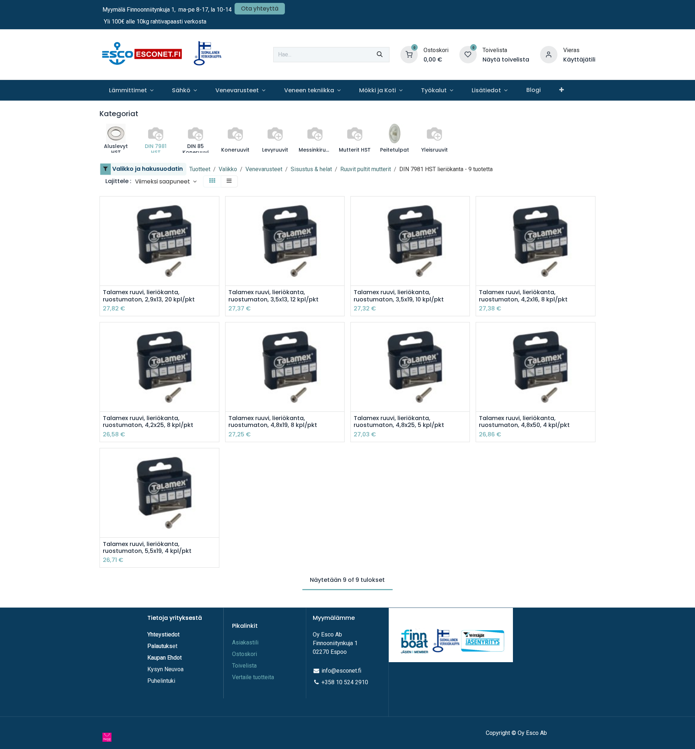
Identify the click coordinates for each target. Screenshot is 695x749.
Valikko (228, 169)
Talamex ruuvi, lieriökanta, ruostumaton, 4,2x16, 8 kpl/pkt (523, 295)
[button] (165, 181)
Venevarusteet (263, 169)
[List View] (229, 181)
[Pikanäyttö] (214, 208)
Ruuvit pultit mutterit (365, 169)
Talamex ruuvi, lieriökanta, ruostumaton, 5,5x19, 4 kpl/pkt (147, 547)
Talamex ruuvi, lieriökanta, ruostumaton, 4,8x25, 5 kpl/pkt (399, 421)
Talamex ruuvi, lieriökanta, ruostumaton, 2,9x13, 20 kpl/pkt (149, 295)
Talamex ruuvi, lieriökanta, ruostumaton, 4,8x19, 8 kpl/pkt (272, 421)
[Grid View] (212, 181)
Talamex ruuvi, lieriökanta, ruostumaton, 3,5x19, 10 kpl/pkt (399, 295)
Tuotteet (199, 169)
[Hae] (379, 54)
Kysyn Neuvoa (165, 669)
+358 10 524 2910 (344, 682)
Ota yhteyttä (259, 8)
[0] (409, 54)
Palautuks (159, 646)
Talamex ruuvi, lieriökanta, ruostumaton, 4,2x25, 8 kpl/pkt (148, 421)
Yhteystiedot (164, 634)
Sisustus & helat (311, 169)
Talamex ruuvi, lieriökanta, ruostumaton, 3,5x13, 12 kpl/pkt (273, 295)
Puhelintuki (161, 680)
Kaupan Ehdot (164, 657)
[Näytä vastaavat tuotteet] (214, 257)
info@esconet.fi (341, 670)
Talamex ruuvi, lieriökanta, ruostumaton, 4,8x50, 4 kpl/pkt (524, 421)
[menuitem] (131, 90)
